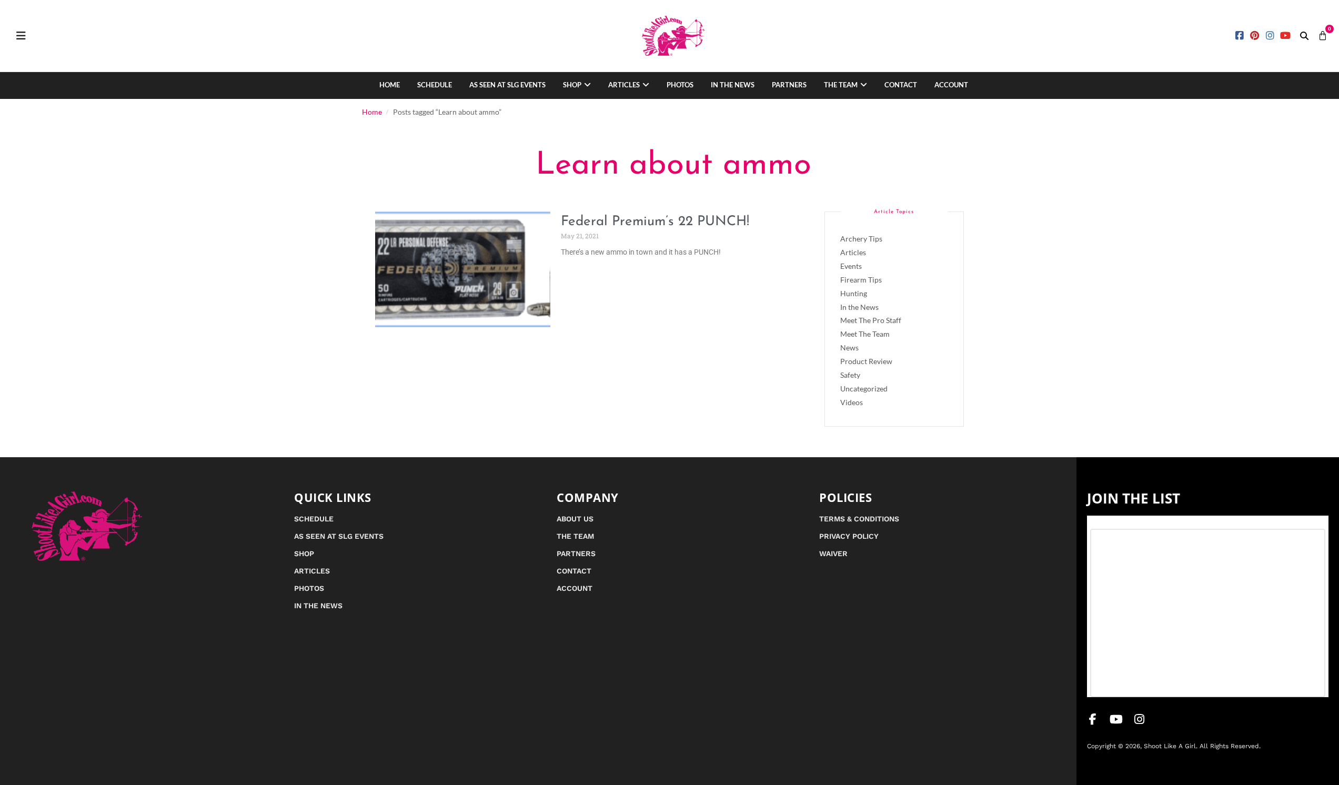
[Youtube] (1285, 36)
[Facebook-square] (1239, 36)
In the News (732, 84)
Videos (851, 402)
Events (851, 265)
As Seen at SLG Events (507, 84)
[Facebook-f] (1092, 719)
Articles (624, 84)
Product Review (866, 361)
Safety (850, 374)
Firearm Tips (861, 279)
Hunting (853, 293)
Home (389, 84)
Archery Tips (861, 238)
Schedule (434, 84)
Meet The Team (865, 333)
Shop (572, 84)
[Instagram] (1269, 36)
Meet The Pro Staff (870, 320)
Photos (680, 84)
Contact (900, 84)
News (849, 347)
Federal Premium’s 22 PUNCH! (655, 222)
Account (951, 84)
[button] (1304, 35)
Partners (789, 84)
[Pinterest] (1255, 36)
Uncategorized (864, 388)
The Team (841, 84)
